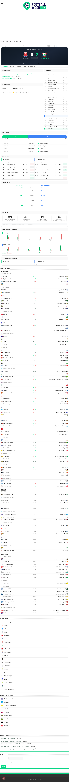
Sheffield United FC (52, 103)
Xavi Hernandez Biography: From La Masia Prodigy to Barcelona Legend (18, 749)
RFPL (5, 679)
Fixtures (6, 41)
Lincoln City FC (51, 111)
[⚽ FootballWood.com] (34, 6)
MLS (5, 672)
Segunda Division (8, 682)
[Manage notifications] (3, 778)
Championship (31, 49)
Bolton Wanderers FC (52, 97)
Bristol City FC (51, 99)
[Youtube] (35, 780)
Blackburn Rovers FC (52, 95)
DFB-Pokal (6, 655)
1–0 (27, 175)
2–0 (27, 178)
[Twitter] (32, 780)
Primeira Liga (7, 642)
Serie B (5, 645)
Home (2, 41)
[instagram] (38, 780)
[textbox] (61, 46)
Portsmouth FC (51, 105)
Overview (5, 66)
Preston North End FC (53, 126)
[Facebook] (30, 780)
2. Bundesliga (7, 649)
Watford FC (50, 90)
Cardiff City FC (51, 101)
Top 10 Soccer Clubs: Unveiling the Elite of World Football (15, 746)
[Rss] (29, 780)
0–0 (27, 172)
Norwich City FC (51, 109)
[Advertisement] (34, 26)
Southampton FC (17, 74)
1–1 (27, 167)
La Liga (5, 625)
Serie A (5, 628)
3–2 (60, 175)
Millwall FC (50, 86)
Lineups (19, 66)
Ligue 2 (6, 669)
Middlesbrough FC (52, 84)
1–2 (27, 169)
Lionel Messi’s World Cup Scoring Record (11, 741)
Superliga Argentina (9, 689)
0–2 (27, 164)
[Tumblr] (36, 780)
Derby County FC (51, 122)
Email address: (4, 758)
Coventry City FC (11, 175)
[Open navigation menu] (2, 4)
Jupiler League (7, 662)
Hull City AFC (43, 172)
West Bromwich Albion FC (53, 88)
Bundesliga (7, 635)
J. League (6, 659)
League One (7, 665)
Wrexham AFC (51, 120)
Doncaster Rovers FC (45, 175)
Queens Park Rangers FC (53, 82)
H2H (25, 66)
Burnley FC (50, 124)
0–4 (60, 178)
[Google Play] (40, 780)
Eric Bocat (4, 264)
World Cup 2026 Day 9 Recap (8, 738)
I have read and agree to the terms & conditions (14, 762)
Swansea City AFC (52, 80)
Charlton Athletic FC (52, 75)
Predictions (31, 66)
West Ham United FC (52, 118)
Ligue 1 (6, 632)
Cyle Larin (38, 264)
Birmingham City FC (52, 93)
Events (12, 66)
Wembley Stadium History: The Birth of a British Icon (13, 743)
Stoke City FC (6, 74)
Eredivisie (6, 638)
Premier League (8, 622)
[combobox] (61, 46)
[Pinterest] (33, 780)
